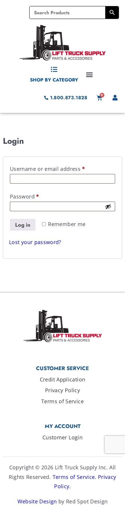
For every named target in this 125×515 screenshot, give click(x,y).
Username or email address (59, 168)
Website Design (37, 501)
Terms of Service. (75, 476)
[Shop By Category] (54, 69)
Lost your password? (35, 242)
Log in (22, 225)
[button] (89, 74)
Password (36, 195)
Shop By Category (54, 80)
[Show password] (108, 206)
